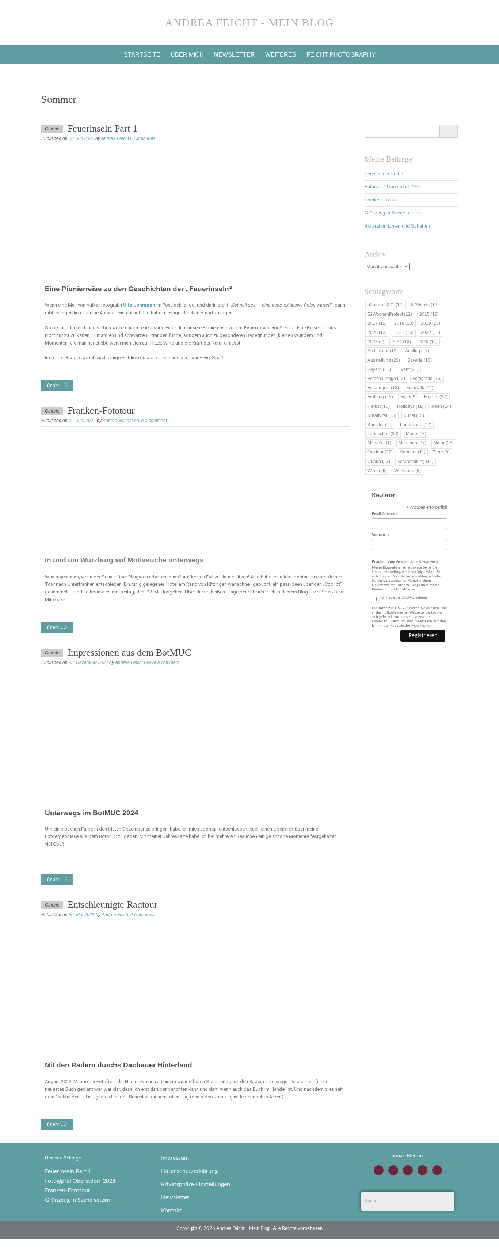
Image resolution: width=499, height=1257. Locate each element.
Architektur (382, 350)
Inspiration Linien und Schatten (397, 226)
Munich (379, 442)
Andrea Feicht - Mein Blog (249, 23)
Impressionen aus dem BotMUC (129, 652)
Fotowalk (419, 387)
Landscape (415, 424)
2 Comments (143, 914)
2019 (430, 323)
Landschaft (383, 433)
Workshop (407, 470)
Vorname (380, 535)
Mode (416, 433)
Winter (377, 470)
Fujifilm (435, 396)
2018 (404, 323)
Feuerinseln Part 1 (102, 128)
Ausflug (417, 350)
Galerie (52, 129)
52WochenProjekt (389, 314)
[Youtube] (408, 1170)
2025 (428, 341)
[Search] (448, 131)
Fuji (408, 396)
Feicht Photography (341, 55)
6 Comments (142, 138)
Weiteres (280, 55)
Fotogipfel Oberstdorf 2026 (393, 186)
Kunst (414, 415)
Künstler (380, 424)
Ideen (441, 406)
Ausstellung (383, 360)
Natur (444, 442)
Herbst (378, 406)
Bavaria (419, 360)
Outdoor (380, 452)
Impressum (175, 1158)
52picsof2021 (385, 304)
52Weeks (425, 304)
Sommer (413, 452)
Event (408, 369)
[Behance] (422, 1170)
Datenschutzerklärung (189, 1171)
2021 (404, 332)
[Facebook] (393, 1170)
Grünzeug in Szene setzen (393, 213)
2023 (375, 341)
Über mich (187, 55)
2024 (401, 341)
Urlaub (378, 461)
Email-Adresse (385, 514)
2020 (377, 332)
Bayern (379, 369)
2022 (430, 332)
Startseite (142, 55)
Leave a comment (149, 420)
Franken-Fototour (101, 410)
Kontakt (171, 1211)
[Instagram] (379, 1170)
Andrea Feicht (115, 138)
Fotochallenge (386, 378)
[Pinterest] (437, 1170)
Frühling (380, 396)
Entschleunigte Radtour (112, 904)
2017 (377, 323)
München (412, 442)
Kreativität (381, 415)
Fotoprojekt (383, 387)
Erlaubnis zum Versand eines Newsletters (405, 562)
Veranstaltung (415, 461)
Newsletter (234, 55)
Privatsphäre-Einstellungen (195, 1184)
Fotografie (427, 378)
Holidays (410, 406)
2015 (429, 314)
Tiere (441, 452)
